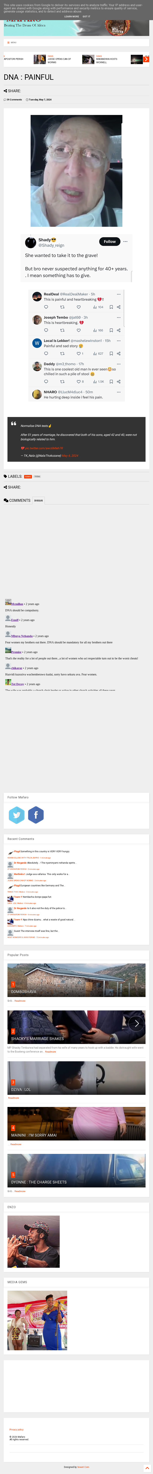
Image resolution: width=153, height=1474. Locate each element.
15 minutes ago (42, 937)
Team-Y (18, 897)
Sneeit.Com (83, 1467)
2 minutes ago (33, 869)
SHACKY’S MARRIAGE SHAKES (37, 1039)
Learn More (71, 16)
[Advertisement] (76, 1386)
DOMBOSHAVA (23, 992)
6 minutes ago (33, 915)
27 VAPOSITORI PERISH (16, 869)
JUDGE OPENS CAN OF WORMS (32, 61)
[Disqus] (76, 644)
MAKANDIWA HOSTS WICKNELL (79, 61)
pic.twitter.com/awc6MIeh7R (44, 448)
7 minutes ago (30, 926)
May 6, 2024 (70, 455)
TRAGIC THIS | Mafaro (16, 892)
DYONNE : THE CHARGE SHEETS (39, 1182)
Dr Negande (20, 863)
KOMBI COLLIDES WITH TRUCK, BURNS (23, 858)
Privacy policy (17, 1429)
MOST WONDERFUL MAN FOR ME (21, 937)
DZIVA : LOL (21, 1089)
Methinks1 (19, 874)
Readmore (20, 1001)
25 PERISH (123, 56)
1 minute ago (45, 858)
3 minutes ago (40, 880)
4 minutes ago (30, 903)
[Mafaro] (76, 34)
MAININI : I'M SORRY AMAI (34, 1135)
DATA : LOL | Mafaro (15, 903)
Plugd (17, 851)
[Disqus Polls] (76, 551)
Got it (86, 16)
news (23, 56)
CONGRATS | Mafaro (15, 926)
